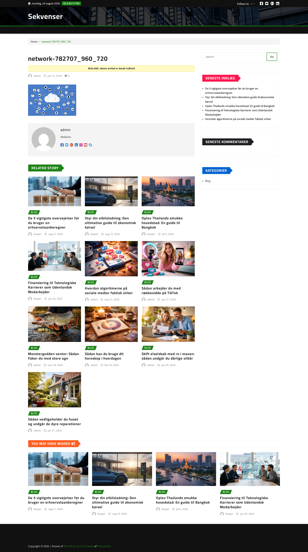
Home (34, 41)
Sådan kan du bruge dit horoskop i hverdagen (104, 356)
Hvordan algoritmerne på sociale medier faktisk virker (109, 290)
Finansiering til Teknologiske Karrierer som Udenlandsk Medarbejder (52, 287)
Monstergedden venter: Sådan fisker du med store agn (53, 356)
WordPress (70, 546)
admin (37, 75)
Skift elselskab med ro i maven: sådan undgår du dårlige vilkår (168, 356)
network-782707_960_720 (56, 41)
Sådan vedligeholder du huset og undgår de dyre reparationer (54, 421)
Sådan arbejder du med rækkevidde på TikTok (161, 290)
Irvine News (87, 546)
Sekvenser (45, 16)
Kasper (38, 234)
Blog (207, 181)
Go (272, 57)
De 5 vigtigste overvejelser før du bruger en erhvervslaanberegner (56, 500)
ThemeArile (104, 546)
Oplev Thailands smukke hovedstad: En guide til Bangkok (162, 223)
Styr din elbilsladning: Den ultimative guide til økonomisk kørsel (110, 223)
